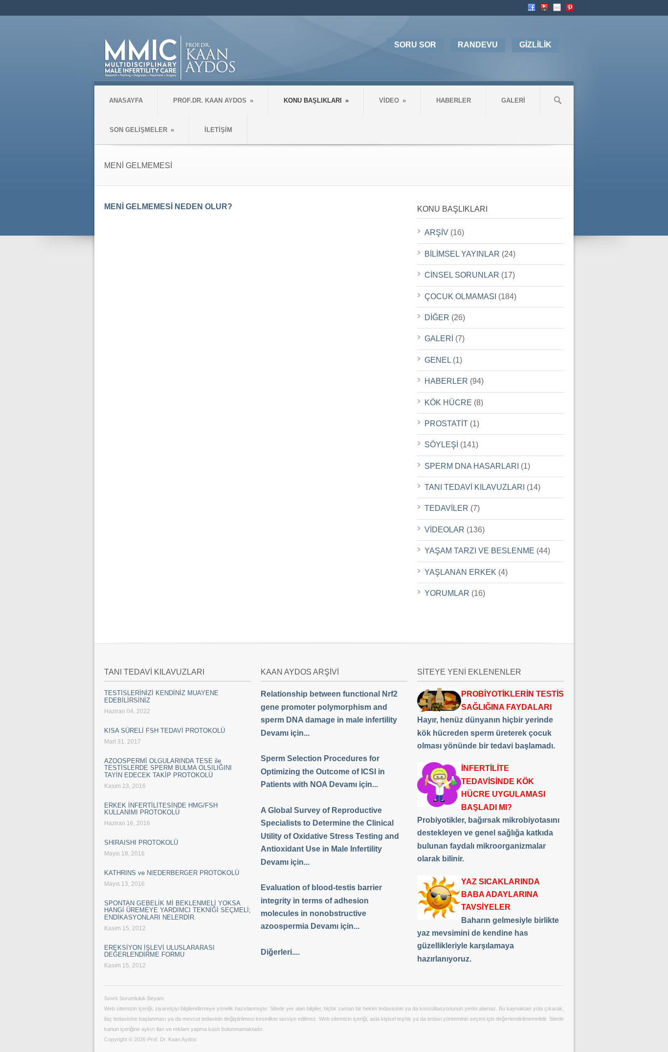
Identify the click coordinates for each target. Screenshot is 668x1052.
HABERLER (453, 100)
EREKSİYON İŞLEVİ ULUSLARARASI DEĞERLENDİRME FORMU (159, 951)
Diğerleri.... (280, 952)
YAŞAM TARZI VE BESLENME (479, 551)
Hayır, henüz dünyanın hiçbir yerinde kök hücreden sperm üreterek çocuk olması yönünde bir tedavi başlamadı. (490, 720)
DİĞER (436, 317)
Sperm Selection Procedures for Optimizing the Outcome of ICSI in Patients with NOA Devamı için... (323, 771)
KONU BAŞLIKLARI (316, 100)
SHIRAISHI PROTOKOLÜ (141, 842)
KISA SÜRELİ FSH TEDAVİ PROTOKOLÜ (164, 730)
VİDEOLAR (444, 530)
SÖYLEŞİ (441, 444)
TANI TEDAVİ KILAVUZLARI (474, 487)
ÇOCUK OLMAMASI (460, 296)
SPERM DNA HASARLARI (471, 466)
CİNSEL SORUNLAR (461, 275)
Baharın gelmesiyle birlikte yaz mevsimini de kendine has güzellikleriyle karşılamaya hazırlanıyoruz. (488, 920)
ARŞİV (436, 232)
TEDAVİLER (446, 508)
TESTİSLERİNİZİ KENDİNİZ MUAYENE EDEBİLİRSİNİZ (161, 696)
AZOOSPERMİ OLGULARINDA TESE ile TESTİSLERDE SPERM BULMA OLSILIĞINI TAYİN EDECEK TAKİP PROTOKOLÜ (168, 768)
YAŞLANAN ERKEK (460, 572)
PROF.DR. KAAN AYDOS (213, 100)
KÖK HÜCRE (448, 402)
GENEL (437, 360)
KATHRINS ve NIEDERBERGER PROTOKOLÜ (171, 873)
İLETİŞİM (218, 129)
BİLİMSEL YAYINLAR (462, 254)
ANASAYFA (126, 100)
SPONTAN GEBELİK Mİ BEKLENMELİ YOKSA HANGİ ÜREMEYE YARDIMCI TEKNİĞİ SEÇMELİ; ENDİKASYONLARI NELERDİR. (177, 910)
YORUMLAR (446, 593)
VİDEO (392, 100)
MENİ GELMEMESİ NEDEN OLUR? (168, 206)
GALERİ (513, 100)
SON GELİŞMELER (142, 129)
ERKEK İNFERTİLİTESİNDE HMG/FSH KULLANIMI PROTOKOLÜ (161, 809)
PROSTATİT (446, 423)
